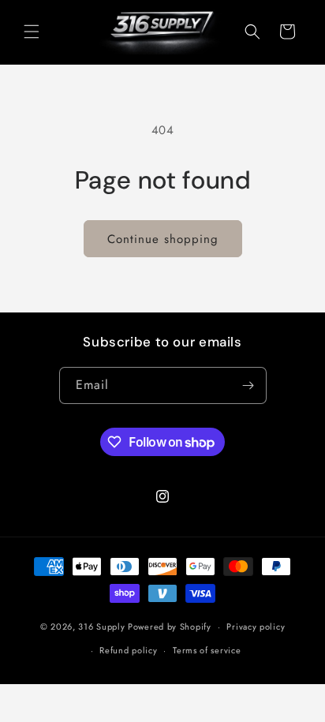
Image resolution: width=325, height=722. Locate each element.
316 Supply (101, 626)
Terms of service (207, 650)
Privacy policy (255, 626)
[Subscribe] (248, 385)
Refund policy (128, 650)
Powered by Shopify (169, 626)
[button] (31, 31)
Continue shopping (163, 239)
